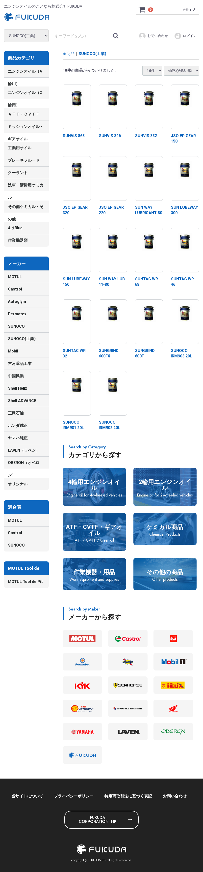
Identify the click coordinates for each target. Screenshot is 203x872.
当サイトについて (27, 796)
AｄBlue (15, 228)
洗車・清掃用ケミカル (26, 187)
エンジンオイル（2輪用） (25, 94)
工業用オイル (20, 147)
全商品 (69, 53)
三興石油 (16, 413)
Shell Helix (17, 388)
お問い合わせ (157, 36)
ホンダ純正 (18, 425)
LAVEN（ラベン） (24, 450)
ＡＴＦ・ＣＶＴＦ (24, 114)
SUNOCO (16, 326)
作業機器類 (18, 240)
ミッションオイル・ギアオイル (26, 128)
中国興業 (16, 376)
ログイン (190, 36)
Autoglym (17, 301)
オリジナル (18, 484)
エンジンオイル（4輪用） (25, 73)
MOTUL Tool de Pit (25, 581)
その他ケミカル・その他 (26, 208)
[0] (142, 9)
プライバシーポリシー (74, 796)
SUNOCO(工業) (22, 338)
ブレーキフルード (24, 160)
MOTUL (15, 276)
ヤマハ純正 (18, 438)
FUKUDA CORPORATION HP (97, 819)
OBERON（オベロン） (24, 464)
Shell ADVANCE (22, 400)
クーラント (18, 172)
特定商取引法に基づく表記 (128, 796)
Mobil (13, 351)
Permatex (17, 314)
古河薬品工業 (20, 363)
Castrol (15, 289)
